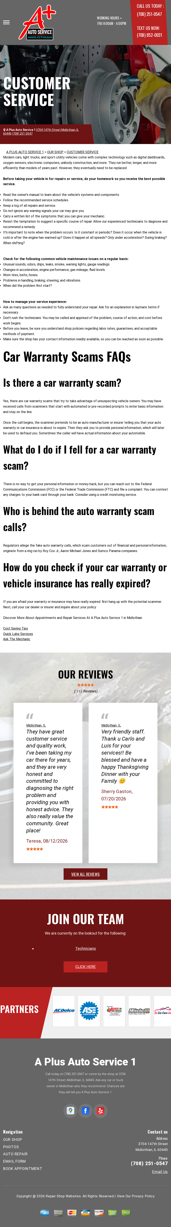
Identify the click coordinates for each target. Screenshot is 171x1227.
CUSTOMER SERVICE (82, 152)
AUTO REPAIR (15, 1154)
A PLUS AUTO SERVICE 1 (25, 152)
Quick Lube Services (18, 634)
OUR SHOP (55, 152)
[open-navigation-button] (6, 22)
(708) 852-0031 (149, 35)
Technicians (85, 948)
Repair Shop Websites (63, 1196)
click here (85, 966)
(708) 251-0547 (149, 14)
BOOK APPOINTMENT (22, 1168)
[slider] (85, 684)
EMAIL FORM (14, 1161)
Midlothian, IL (36, 725)
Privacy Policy (143, 1196)
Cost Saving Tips (15, 628)
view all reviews (85, 874)
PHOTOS (11, 1147)
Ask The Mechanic (16, 639)
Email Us (160, 1172)
